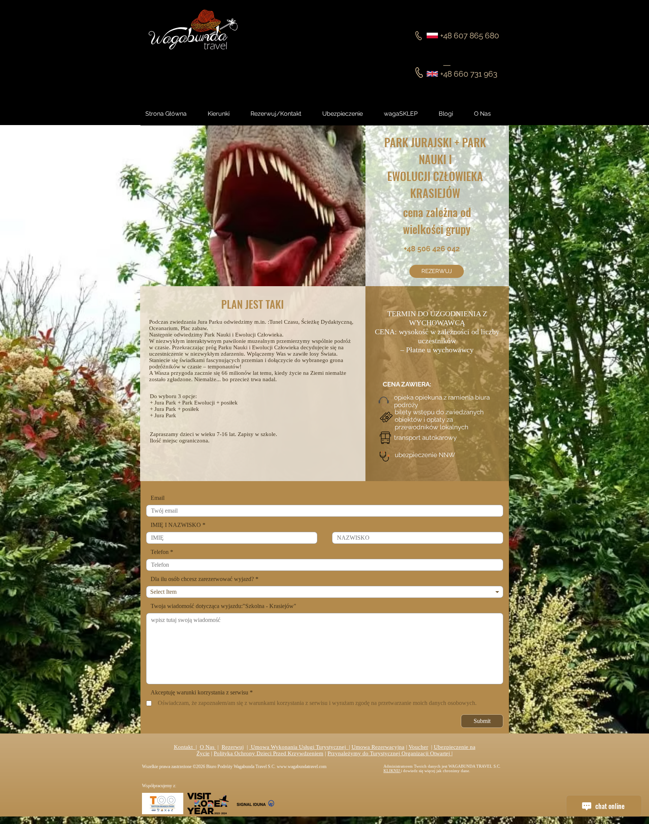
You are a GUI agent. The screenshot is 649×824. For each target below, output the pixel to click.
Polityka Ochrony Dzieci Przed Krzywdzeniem (268, 753)
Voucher (418, 747)
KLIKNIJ (392, 770)
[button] (452, 113)
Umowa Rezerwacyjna (378, 747)
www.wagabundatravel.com (301, 766)
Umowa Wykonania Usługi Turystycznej (299, 747)
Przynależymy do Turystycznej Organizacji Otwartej (389, 753)
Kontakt (185, 747)
